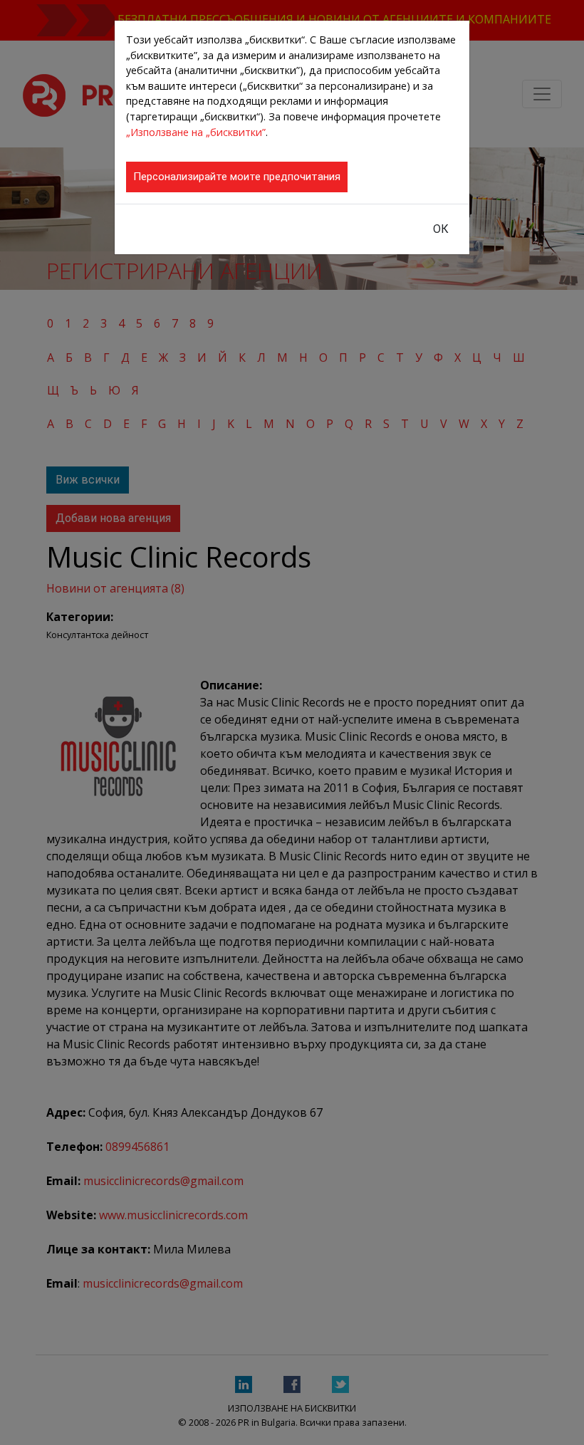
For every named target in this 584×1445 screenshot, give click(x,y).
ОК (441, 229)
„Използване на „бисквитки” (196, 132)
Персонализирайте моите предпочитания (236, 176)
